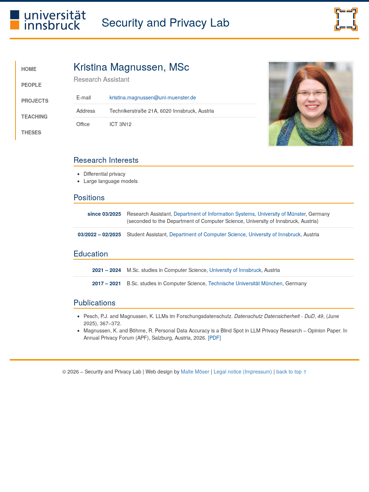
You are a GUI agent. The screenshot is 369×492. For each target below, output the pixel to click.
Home (28, 68)
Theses (31, 132)
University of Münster (282, 213)
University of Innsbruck (275, 234)
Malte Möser (195, 371)
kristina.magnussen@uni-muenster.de (153, 97)
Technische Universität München (245, 283)
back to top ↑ (291, 371)
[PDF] (214, 337)
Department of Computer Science (207, 234)
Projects (34, 100)
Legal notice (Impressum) (243, 371)
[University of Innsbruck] (56, 20)
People (31, 84)
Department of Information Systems (214, 213)
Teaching (34, 116)
